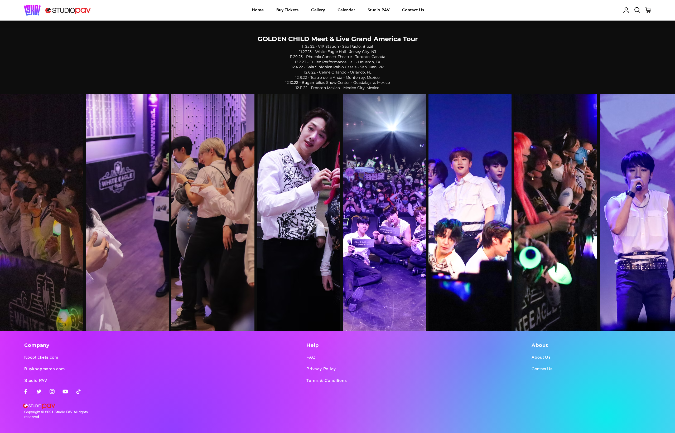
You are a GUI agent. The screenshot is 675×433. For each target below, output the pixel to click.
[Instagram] (52, 391)
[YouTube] (65, 391)
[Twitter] (39, 391)
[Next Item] (666, 212)
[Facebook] (25, 391)
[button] (318, 10)
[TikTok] (78, 391)
